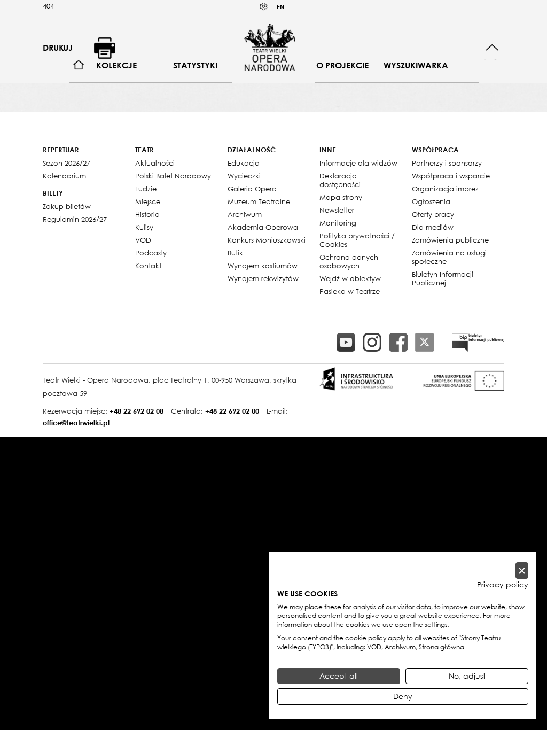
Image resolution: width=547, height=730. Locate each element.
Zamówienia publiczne (450, 240)
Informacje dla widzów (358, 163)
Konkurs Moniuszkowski (267, 240)
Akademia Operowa (263, 227)
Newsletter (336, 210)
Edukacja (244, 163)
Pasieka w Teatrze (349, 291)
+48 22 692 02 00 (232, 411)
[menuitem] (79, 65)
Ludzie (146, 188)
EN (280, 6)
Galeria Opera (252, 188)
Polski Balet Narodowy (173, 176)
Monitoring (337, 223)
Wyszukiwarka (416, 65)
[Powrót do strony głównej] (269, 47)
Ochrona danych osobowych (348, 261)
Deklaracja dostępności (340, 180)
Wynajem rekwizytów (263, 278)
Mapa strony (340, 197)
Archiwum (245, 214)
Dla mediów (433, 227)
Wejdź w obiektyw (350, 278)
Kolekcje (116, 65)
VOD (143, 240)
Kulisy (144, 227)
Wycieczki (244, 176)
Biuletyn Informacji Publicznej (442, 278)
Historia (147, 214)
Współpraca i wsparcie (451, 176)
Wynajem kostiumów (263, 265)
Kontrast (264, 6)
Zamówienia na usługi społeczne (449, 257)
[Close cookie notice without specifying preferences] (521, 570)
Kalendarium (64, 176)
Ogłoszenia (431, 201)
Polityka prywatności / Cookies (357, 239)
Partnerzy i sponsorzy (447, 163)
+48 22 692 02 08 (136, 411)
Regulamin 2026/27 (75, 219)
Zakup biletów (67, 206)
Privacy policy (502, 584)
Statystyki (195, 65)
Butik (235, 252)
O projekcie (342, 65)
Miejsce (147, 201)
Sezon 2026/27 (66, 163)
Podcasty (151, 252)
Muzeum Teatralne (259, 201)
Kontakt (148, 265)
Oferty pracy (433, 214)
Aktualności (155, 163)
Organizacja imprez (445, 188)
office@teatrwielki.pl (76, 422)
